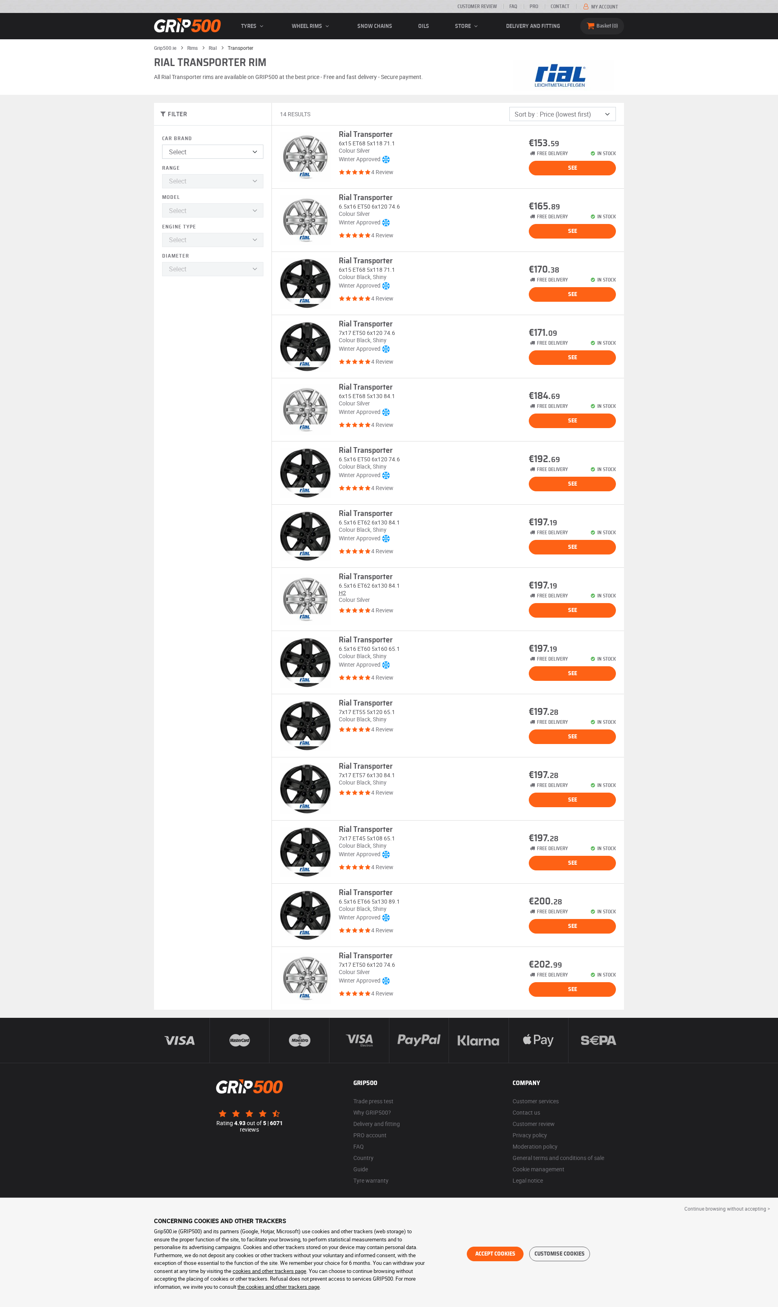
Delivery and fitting (533, 26)
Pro (534, 6)
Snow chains (374, 26)
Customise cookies (559, 1254)
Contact (560, 6)
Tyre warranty (371, 1180)
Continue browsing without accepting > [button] (727, 1208)
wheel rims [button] (307, 26)
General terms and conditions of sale (558, 1158)
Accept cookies (495, 1254)
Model (171, 197)
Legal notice (528, 1180)
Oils (423, 26)
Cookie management (538, 1169)
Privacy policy (530, 1135)
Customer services (536, 1101)
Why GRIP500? (372, 1112)
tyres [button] (249, 26)
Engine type (179, 227)
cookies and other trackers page (269, 1271)
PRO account (370, 1135)
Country (363, 1158)
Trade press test (373, 1101)
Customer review (477, 6)
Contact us (526, 1112)
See (572, 168)
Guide (360, 1169)
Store (463, 26)
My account (604, 6)
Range (171, 168)
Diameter (175, 256)
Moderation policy (535, 1146)
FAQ (513, 6)
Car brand (177, 138)
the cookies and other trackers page (278, 1286)
